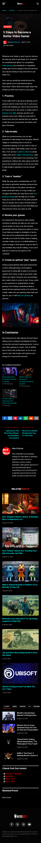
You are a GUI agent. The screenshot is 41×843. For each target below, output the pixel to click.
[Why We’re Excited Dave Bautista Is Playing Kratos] (8, 716)
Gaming (7, 27)
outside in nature (23, 152)
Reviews (9, 776)
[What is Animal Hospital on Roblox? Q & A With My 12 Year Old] (20, 571)
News (15, 706)
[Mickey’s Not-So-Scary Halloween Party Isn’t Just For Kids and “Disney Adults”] (8, 728)
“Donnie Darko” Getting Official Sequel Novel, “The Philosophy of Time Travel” (27, 741)
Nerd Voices (15, 42)
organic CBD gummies (24, 155)
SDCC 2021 (10, 779)
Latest (6, 706)
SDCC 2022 (10, 781)
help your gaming (23, 295)
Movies (23, 706)
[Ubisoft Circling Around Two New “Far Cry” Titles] (20, 673)
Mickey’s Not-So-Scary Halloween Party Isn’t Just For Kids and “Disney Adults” (28, 727)
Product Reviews (14, 774)
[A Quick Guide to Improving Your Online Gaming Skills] (9, 393)
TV (30, 706)
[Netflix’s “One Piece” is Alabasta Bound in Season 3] (8, 756)
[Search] (37, 3)
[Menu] (3, 3)
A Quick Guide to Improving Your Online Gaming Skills (9, 401)
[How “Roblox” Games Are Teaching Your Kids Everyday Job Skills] (20, 537)
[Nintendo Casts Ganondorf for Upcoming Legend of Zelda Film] (20, 605)
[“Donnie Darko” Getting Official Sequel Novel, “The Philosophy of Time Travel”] (8, 742)
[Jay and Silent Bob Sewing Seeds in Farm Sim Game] (20, 639)
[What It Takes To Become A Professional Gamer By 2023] (26, 371)
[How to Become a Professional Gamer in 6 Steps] (9, 371)
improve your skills (9, 113)
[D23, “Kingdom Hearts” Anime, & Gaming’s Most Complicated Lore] (20, 503)
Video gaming (7, 65)
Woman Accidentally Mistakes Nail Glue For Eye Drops (29, 433)
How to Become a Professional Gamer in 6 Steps (9, 379)
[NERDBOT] (20, 3)
